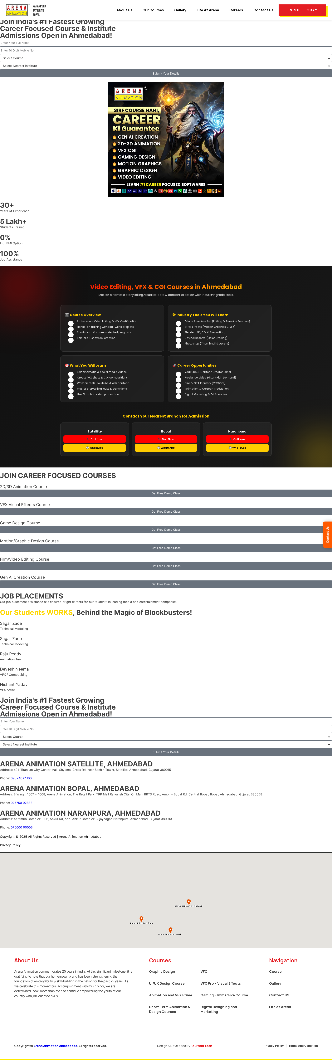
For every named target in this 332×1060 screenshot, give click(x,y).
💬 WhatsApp (94, 448)
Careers (236, 10)
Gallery (180, 10)
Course (275, 971)
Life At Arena (208, 10)
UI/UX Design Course (167, 983)
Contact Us (263, 10)
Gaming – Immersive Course (224, 995)
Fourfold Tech (201, 1046)
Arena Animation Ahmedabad (55, 1046)
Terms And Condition (303, 1046)
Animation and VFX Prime (170, 995)
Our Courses (153, 10)
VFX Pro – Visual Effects (221, 983)
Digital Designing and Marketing (219, 1009)
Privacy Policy (274, 1046)
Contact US (279, 995)
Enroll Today (302, 10)
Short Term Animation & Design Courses (169, 1009)
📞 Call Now (94, 439)
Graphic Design (162, 971)
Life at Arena (280, 1006)
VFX (204, 971)
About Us (124, 10)
